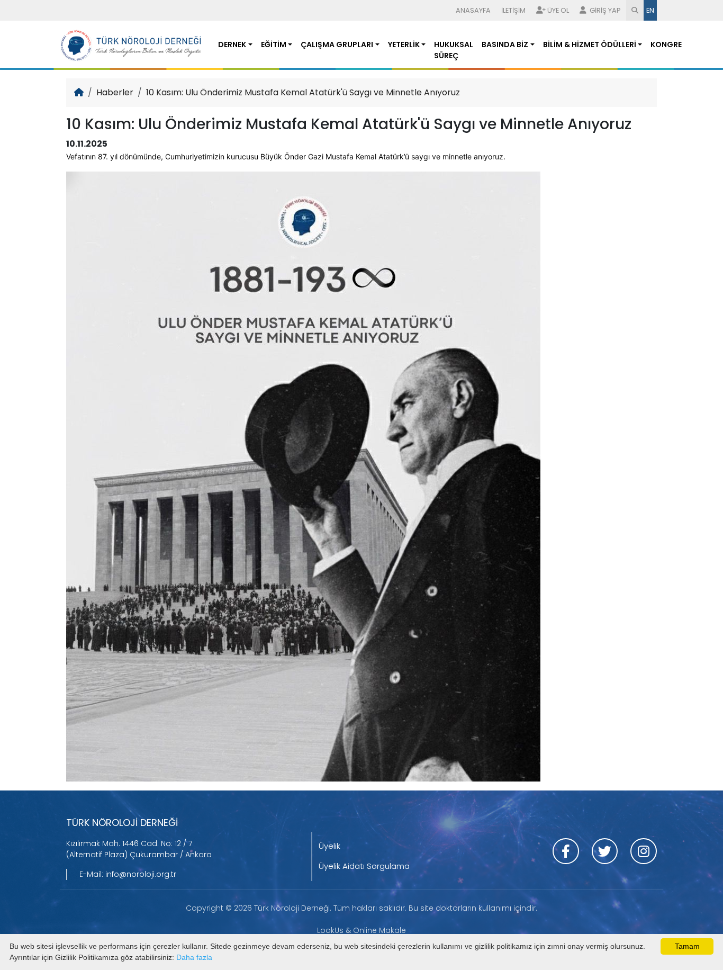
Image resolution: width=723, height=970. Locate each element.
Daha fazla (194, 957)
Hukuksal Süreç (453, 50)
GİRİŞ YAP (604, 10)
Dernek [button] (232, 44)
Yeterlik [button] (404, 44)
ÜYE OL (558, 10)
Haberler (114, 92)
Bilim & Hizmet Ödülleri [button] (589, 44)
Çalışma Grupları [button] (337, 44)
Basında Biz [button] (505, 44)
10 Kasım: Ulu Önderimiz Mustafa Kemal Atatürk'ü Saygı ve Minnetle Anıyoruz (303, 92)
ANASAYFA (473, 10)
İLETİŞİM (513, 10)
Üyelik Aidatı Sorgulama (364, 866)
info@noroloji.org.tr (140, 874)
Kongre (666, 44)
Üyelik (329, 845)
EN (650, 10)
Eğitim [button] (273, 44)
